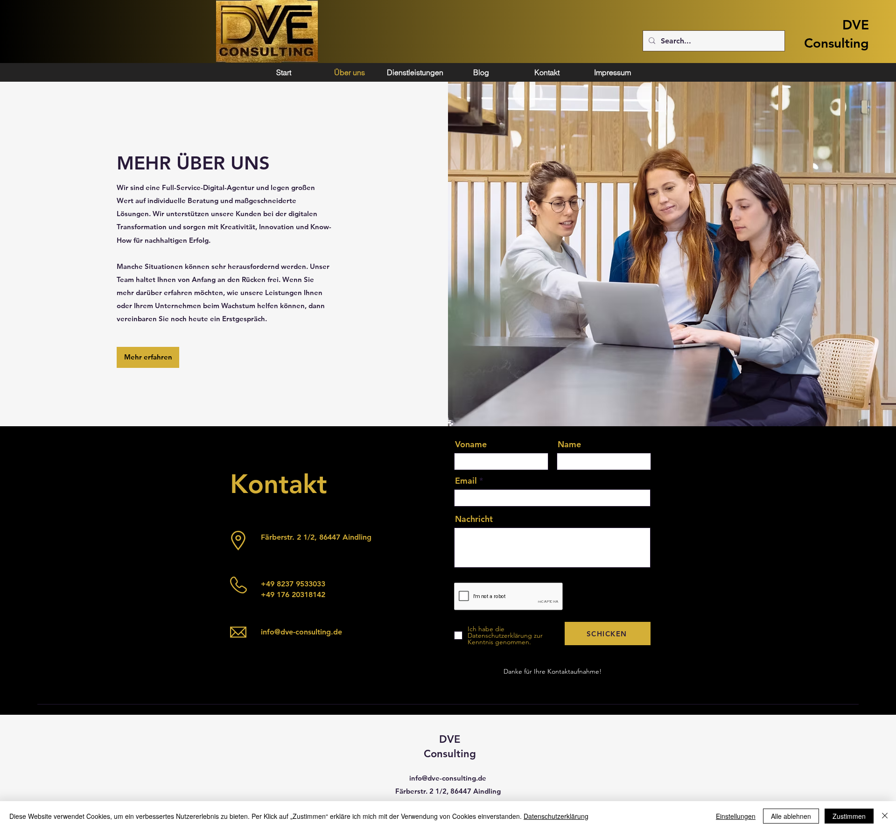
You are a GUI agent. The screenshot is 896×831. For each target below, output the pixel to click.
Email (466, 481)
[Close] (884, 816)
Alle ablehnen (791, 816)
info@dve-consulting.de (301, 631)
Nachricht (474, 519)
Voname (471, 444)
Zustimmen (849, 816)
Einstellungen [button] (736, 816)
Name (569, 444)
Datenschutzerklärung (556, 816)
